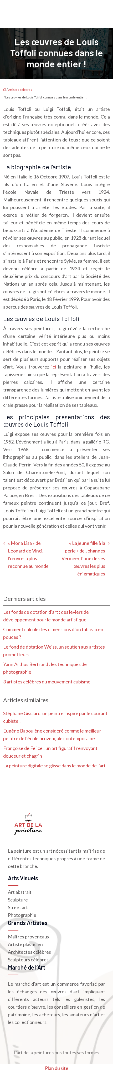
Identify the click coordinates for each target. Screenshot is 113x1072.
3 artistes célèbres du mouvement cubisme (46, 681)
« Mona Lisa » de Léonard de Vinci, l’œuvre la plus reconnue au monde (28, 554)
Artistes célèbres (20, 89)
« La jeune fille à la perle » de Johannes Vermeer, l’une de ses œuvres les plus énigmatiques (83, 558)
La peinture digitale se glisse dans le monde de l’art (54, 765)
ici (54, 367)
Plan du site (56, 1068)
